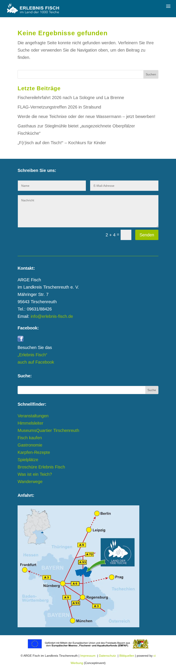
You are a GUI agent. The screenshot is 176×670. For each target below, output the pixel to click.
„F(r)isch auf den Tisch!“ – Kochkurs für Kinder (62, 142)
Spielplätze (28, 459)
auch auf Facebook (36, 362)
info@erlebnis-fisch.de (52, 316)
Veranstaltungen (33, 415)
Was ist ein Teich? (35, 474)
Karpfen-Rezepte (34, 452)
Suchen (151, 74)
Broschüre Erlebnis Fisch (41, 467)
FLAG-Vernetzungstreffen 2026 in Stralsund (59, 107)
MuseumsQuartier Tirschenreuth (48, 430)
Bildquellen (126, 655)
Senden (147, 235)
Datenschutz (107, 655)
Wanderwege (30, 481)
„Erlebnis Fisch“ (32, 354)
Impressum (88, 655)
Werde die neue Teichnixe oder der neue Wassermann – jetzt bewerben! (86, 116)
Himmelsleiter (30, 423)
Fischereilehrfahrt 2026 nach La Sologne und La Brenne (71, 97)
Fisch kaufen (30, 437)
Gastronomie (30, 445)
